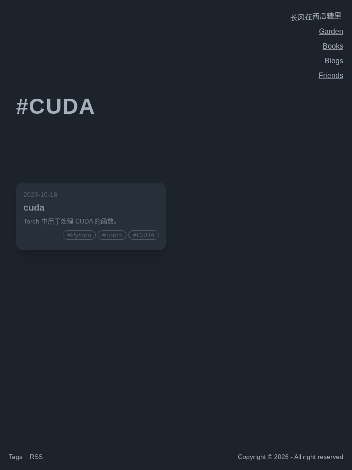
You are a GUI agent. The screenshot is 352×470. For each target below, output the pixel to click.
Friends (331, 75)
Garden (331, 31)
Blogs (333, 61)
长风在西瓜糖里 (315, 16)
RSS (36, 456)
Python (81, 235)
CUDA (145, 235)
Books (333, 46)
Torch (114, 235)
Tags (15, 456)
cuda (33, 207)
